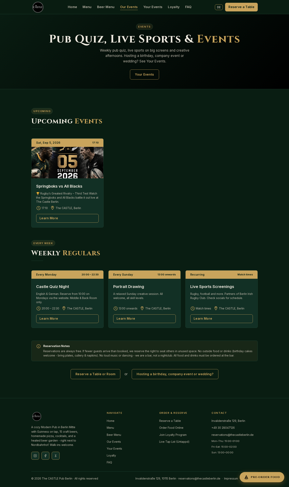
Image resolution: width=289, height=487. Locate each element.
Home (72, 7)
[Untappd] (56, 456)
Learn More (49, 218)
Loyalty (173, 7)
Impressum (231, 478)
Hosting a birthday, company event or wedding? (175, 374)
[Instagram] (35, 456)
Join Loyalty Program (173, 434)
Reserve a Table (241, 7)
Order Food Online (171, 427)
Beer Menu (106, 7)
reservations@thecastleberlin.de (233, 434)
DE (219, 7)
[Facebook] (45, 456)
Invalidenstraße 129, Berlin (228, 420)
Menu (87, 7)
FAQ (188, 7)
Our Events (129, 7)
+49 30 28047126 (223, 427)
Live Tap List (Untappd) (174, 441)
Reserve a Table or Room (95, 374)
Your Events (153, 7)
